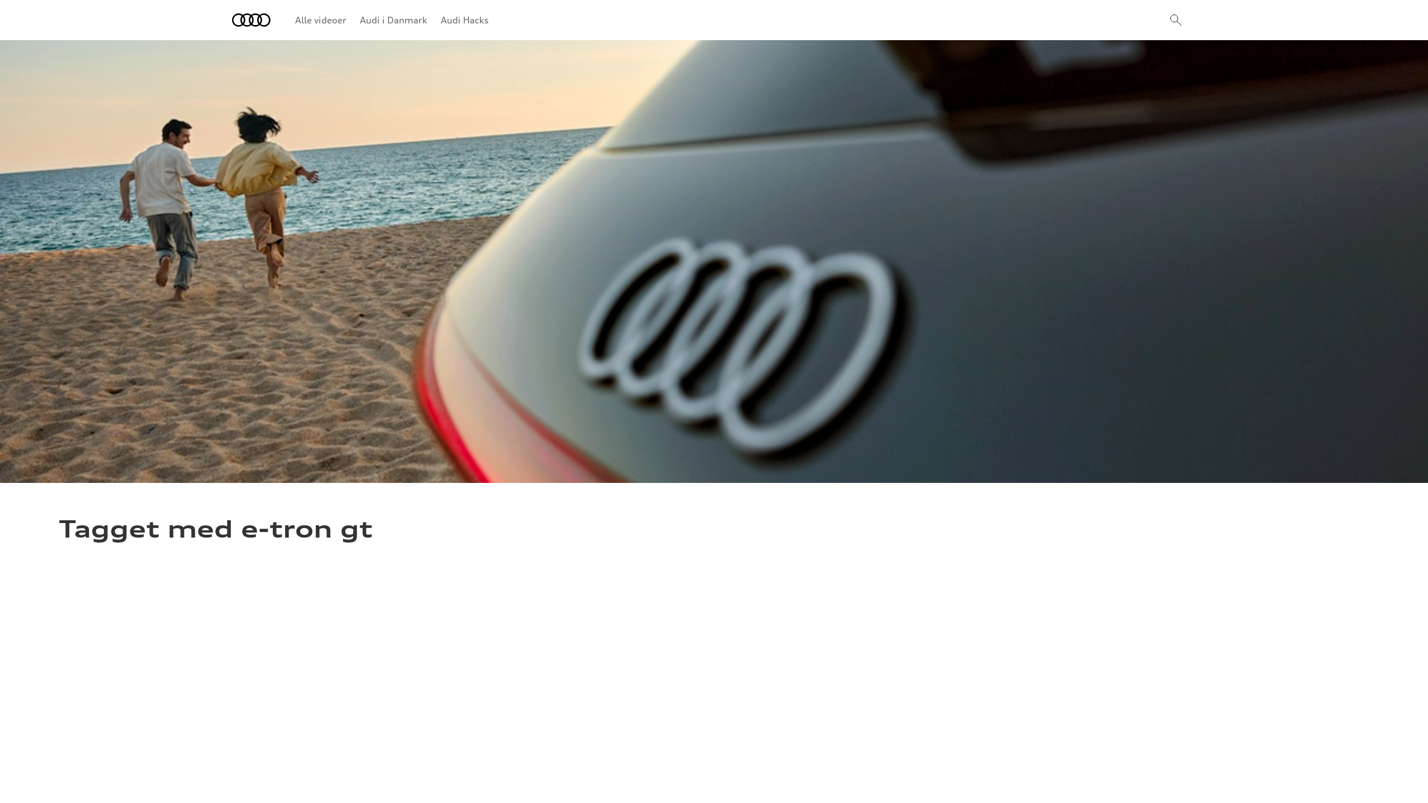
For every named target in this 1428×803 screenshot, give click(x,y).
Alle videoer (320, 20)
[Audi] (251, 20)
